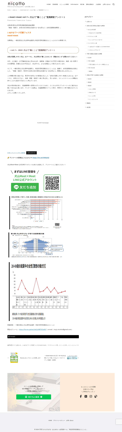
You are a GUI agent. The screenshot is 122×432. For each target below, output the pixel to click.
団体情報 (55, 4)
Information (74, 4)
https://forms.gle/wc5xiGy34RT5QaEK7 (33, 329)
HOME (49, 4)
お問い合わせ (106, 4)
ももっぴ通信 (92, 89)
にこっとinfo (63, 345)
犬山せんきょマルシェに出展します (30, 358)
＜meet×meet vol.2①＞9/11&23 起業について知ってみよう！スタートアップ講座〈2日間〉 (55, 358)
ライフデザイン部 (92, 43)
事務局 (88, 103)
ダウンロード (31, 153)
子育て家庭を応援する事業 (94, 54)
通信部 (89, 82)
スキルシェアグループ (94, 50)
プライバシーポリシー (59, 420)
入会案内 (98, 4)
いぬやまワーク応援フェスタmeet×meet (34, 345)
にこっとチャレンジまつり (95, 39)
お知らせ (15, 10)
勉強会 (90, 71)
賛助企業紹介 (90, 4)
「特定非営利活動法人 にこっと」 (78, 429)
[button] (33, 396)
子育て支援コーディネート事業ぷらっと (99, 64)
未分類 (88, 107)
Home (9, 10)
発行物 (82, 4)
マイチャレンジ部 (53, 345)
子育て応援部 (91, 61)
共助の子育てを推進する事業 (95, 75)
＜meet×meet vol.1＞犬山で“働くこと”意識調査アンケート (34, 10)
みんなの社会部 (92, 29)
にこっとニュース (73, 345)
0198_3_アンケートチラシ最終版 (16, 153)
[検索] (113, 4)
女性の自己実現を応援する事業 (96, 26)
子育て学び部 (91, 67)
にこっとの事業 (64, 4)
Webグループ (92, 92)
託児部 (89, 57)
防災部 (89, 79)
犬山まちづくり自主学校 (95, 33)
